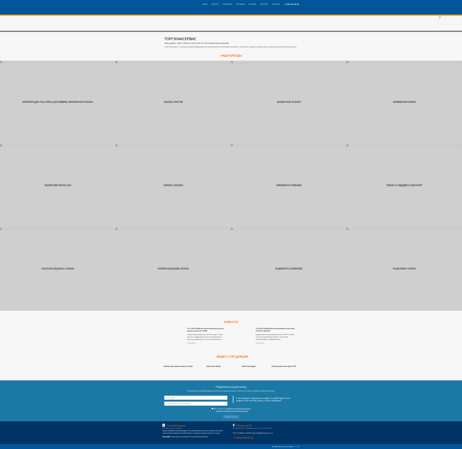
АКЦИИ (205, 4)
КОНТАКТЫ (276, 4)
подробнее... (192, 343)
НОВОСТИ (215, 4)
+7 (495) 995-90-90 (291, 4)
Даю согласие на (232, 410)
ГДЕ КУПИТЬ (264, 4)
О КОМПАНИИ (227, 4)
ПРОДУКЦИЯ (240, 4)
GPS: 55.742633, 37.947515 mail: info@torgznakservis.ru (253, 431)
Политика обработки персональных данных (232, 411)
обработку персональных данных (238, 409)
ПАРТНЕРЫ (252, 4)
